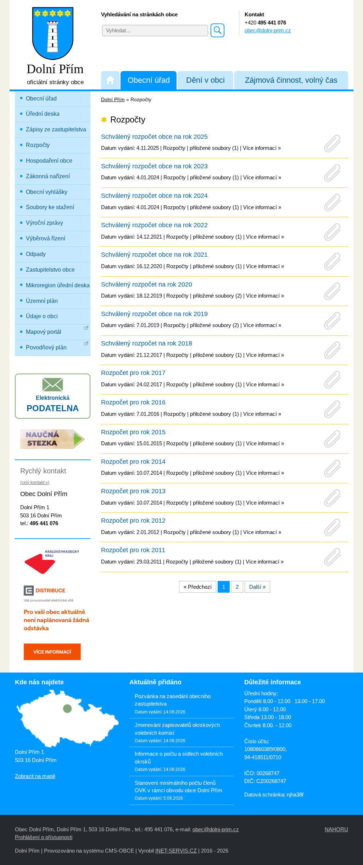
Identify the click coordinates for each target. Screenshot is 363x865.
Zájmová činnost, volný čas (291, 80)
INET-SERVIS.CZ (176, 851)
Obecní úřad (149, 80)
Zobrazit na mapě (35, 776)
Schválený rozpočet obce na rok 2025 (154, 136)
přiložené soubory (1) (214, 148)
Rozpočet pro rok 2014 (133, 461)
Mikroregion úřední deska (58, 285)
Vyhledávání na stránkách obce (139, 14)
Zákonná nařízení (48, 176)
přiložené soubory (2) (217, 296)
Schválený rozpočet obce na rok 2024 (154, 195)
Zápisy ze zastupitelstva (56, 129)
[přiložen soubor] (332, 144)
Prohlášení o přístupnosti (43, 837)
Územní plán (42, 301)
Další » (257, 587)
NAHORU (336, 829)
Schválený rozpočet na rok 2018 (146, 343)
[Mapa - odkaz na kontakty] (67, 719)
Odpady (36, 254)
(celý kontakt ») (34, 482)
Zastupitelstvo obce (50, 270)
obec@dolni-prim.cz (268, 30)
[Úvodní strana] (110, 80)
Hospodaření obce (49, 161)
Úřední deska (43, 114)
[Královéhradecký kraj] (52, 561)
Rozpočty (38, 145)
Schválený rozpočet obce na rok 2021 (154, 254)
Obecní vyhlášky (46, 192)
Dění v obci (205, 80)
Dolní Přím (113, 99)
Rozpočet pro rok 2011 (133, 550)
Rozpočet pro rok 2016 (133, 402)
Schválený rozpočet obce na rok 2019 (154, 313)
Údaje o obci (42, 316)
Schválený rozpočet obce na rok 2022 (154, 225)
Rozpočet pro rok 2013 (133, 491)
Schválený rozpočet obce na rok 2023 (154, 166)
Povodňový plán (46, 347)
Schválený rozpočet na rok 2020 (146, 284)
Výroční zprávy (44, 223)
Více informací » (262, 148)
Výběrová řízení (45, 238)
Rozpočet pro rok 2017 (133, 372)
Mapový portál (43, 332)
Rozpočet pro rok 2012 (133, 520)
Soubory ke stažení (50, 207)
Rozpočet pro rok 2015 (133, 432)
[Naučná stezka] (52, 438)
